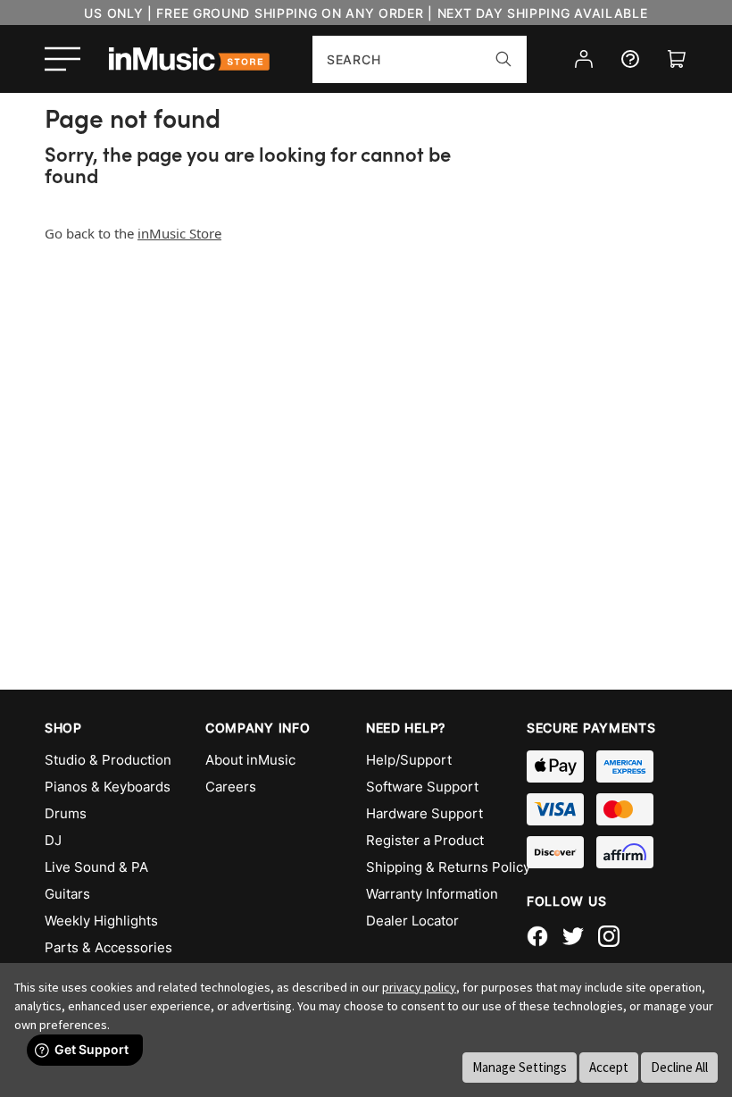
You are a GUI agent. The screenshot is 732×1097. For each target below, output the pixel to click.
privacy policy (419, 987)
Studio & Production (108, 759)
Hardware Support (424, 813)
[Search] (503, 59)
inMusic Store (179, 233)
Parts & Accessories (108, 947)
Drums (66, 813)
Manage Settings (519, 1067)
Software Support (422, 786)
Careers (230, 786)
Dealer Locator (412, 920)
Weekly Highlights (101, 920)
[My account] (584, 59)
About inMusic (250, 759)
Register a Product (425, 840)
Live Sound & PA (96, 866)
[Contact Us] (630, 59)
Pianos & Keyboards (108, 786)
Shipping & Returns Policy (446, 866)
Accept (608, 1067)
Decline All (679, 1067)
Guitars (67, 893)
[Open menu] (62, 58)
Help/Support (409, 759)
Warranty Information (432, 893)
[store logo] (189, 59)
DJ (53, 840)
